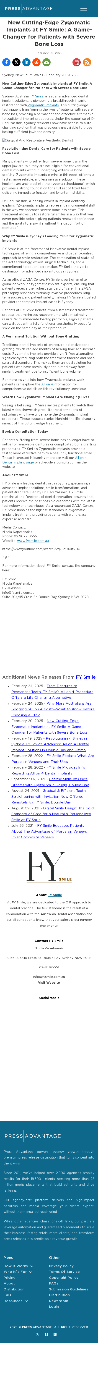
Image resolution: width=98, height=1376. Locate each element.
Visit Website (49, 982)
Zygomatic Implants (43, 105)
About (9, 1283)
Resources (13, 1301)
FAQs (53, 1283)
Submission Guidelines (68, 1289)
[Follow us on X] (37, 1334)
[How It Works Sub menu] (32, 1266)
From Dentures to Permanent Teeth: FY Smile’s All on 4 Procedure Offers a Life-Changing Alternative (52, 692)
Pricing (9, 1277)
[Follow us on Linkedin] (55, 1334)
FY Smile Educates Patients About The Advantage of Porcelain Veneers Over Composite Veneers (49, 831)
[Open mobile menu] (83, 8)
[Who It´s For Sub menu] (30, 1272)
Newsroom (58, 1301)
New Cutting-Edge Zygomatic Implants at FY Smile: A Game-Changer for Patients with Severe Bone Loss (49, 726)
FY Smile (37, 96)
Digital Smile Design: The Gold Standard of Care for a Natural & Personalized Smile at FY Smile (52, 814)
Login (54, 1306)
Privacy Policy (61, 1266)
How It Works (16, 1266)
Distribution (14, 1289)
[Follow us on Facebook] (46, 1334)
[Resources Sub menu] (26, 1301)
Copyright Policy (63, 1277)
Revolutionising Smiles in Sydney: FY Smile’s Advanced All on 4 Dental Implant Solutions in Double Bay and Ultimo (50, 744)
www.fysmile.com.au (33, 541)
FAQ (7, 1295)
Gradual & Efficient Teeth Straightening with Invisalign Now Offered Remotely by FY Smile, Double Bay (48, 796)
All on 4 (47, 384)
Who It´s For (15, 1271)
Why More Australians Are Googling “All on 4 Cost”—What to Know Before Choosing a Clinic (53, 709)
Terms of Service (64, 1271)
